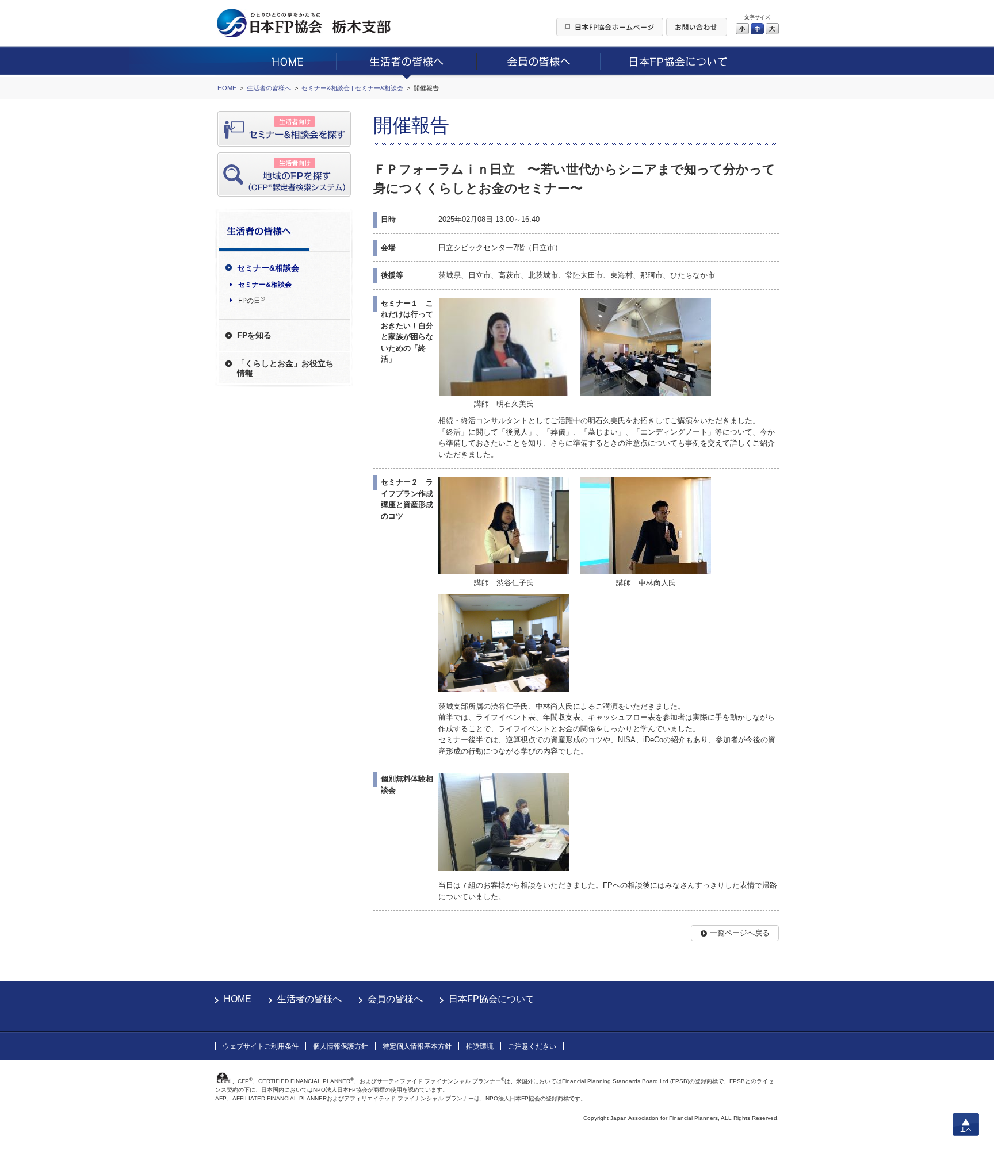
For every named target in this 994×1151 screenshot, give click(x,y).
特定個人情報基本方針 (417, 1046)
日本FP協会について (491, 999)
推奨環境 (480, 1046)
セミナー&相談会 (265, 285)
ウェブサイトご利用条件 (261, 1046)
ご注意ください (532, 1046)
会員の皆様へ (395, 999)
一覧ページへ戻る (740, 933)
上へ (966, 1124)
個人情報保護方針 (340, 1046)
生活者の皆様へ (309, 999)
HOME (237, 999)
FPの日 (251, 300)
